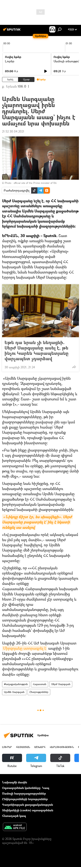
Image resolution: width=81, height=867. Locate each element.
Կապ (45, 788)
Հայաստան (39, 684)
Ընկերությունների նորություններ (25, 799)
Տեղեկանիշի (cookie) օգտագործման (27, 810)
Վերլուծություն (62, 747)
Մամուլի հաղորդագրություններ (24, 793)
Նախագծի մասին (14, 782)
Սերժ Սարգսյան (60, 684)
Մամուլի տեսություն (67, 61)
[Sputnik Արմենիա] (12, 31)
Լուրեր (9, 61)
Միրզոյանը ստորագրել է (24, 648)
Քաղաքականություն (16, 684)
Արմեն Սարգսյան (14, 692)
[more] (74, 367)
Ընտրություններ (38, 692)
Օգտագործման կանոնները (21, 788)
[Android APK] (15, 827)
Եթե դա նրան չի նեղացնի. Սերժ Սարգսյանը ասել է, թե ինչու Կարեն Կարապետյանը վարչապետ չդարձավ (37, 350)
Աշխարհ (39, 747)
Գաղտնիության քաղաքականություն (27, 805)
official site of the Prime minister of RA (35, 183)
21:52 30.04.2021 (13, 131)
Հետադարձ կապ (14, 816)
